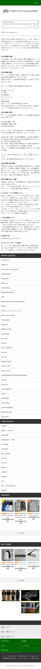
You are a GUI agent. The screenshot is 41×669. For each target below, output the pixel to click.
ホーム (4, 656)
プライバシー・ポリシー (14, 48)
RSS (33, 658)
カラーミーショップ (21, 43)
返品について (34, 656)
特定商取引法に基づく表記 (9, 658)
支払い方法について (13, 656)
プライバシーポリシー (23, 658)
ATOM (36, 658)
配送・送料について (24, 656)
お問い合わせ (4, 650)
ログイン (3, 645)
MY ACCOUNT (5, 641)
